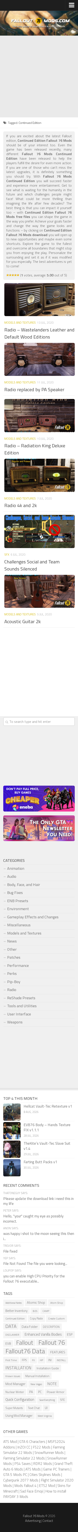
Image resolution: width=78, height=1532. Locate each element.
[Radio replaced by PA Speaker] (39, 359)
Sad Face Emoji (31, 1491)
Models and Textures (20, 322)
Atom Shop (56, 1303)
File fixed (10, 1251)
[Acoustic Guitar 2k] (39, 591)
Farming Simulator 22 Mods (24, 1458)
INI (50, 1360)
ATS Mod (10, 1441)
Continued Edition (15, 1318)
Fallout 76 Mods (34, 1515)
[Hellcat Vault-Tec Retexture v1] (12, 1112)
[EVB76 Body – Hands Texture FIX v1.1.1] (12, 1130)
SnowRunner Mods (49, 1452)
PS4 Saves (22, 1463)
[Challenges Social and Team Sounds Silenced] (39, 531)
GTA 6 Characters (32, 1441)
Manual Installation (37, 1376)
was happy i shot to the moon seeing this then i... (38, 1236)
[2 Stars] (10, 275)
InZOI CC (23, 1447)
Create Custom (56, 1318)
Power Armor (55, 1392)
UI (46, 1407)
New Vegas (36, 1384)
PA (31, 1391)
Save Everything (47, 1400)
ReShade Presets (21, 998)
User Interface (19, 1014)
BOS (35, 1311)
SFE (62, 1399)
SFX (6, 554)
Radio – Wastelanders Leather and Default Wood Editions (39, 333)
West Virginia (45, 1416)
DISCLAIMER (12, 1335)
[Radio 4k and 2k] (39, 475)
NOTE (52, 1384)
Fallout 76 (51, 1342)
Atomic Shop (36, 1302)
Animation (15, 868)
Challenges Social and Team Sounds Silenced (32, 565)
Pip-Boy (13, 982)
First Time (11, 1360)
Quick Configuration (19, 1399)
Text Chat (34, 1408)
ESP (70, 1334)
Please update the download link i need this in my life (38, 1201)
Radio (11, 990)
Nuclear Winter (14, 1392)
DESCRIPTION (51, 1327)
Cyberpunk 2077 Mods (20, 1480)
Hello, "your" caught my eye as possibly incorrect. (33, 1218)
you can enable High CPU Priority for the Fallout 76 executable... (34, 1278)
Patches (13, 957)
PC (40, 1391)
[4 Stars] (15, 275)
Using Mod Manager (18, 1415)
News (12, 941)
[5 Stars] (18, 275)
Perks (12, 973)
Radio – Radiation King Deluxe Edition (34, 449)
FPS (24, 1360)
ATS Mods (33, 1469)
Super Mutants (14, 1408)
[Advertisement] (39, 76)
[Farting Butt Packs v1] (12, 1167)
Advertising (33, 1520)
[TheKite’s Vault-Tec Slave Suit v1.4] (12, 1149)
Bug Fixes (15, 892)
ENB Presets (17, 901)
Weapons (15, 1022)
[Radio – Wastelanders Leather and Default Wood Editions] (39, 299)
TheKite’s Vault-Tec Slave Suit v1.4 (47, 1146)
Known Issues (12, 1376)
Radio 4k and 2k (20, 505)
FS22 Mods (41, 1447)
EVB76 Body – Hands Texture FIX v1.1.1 (47, 1127)
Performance (18, 965)
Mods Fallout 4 (25, 1485)
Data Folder (30, 1326)
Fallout (24, 1342)
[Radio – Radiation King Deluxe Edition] (39, 415)
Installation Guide (48, 1368)
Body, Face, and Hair (23, 884)
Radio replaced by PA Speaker (34, 389)
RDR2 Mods (42, 1463)
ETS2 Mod (47, 1485)
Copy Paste (36, 1318)
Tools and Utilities (22, 1006)
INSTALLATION (18, 1368)
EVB (8, 1343)
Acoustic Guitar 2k (22, 621)
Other (12, 949)
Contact (47, 1520)
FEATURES (57, 1352)
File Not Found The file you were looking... (35, 1263)
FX (33, 1360)
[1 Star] (7, 275)
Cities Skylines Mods (44, 1474)
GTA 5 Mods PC (15, 1474)
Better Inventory (16, 1310)
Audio (11, 876)
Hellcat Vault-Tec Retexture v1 (48, 1106)
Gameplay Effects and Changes (32, 917)
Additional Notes (13, 1303)
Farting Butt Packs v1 (40, 1162)
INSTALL (61, 1360)
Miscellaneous (19, 925)
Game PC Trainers (56, 1469)
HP (41, 1360)
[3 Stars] (12, 275)
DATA (10, 1326)
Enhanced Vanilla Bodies (43, 1334)
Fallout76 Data (25, 1351)
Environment (18, 909)
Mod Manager (15, 1383)
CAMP (45, 1311)
